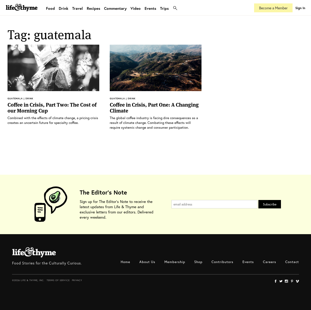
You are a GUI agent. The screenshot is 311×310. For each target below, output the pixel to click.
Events (150, 8)
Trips (164, 8)
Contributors (222, 261)
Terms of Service (58, 280)
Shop (198, 261)
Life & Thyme (34, 252)
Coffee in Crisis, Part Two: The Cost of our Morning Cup (52, 107)
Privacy (77, 280)
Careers (269, 261)
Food (50, 8)
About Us (147, 261)
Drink (63, 8)
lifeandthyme (22, 12)
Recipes (93, 8)
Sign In (300, 8)
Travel (77, 8)
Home (125, 261)
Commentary (115, 8)
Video (135, 8)
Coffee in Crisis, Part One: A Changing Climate (154, 107)
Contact (292, 261)
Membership (174, 261)
